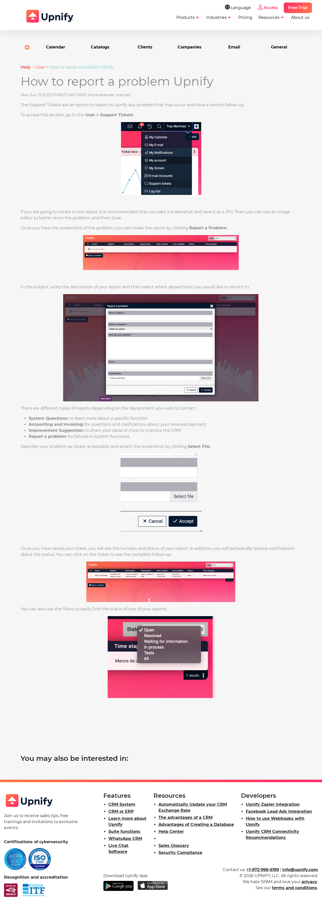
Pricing (245, 17)
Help (26, 67)
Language (241, 7)
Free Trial (298, 7)
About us (300, 17)
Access (271, 7)
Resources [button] (268, 17)
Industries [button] (216, 17)
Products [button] (185, 17)
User (40, 67)
